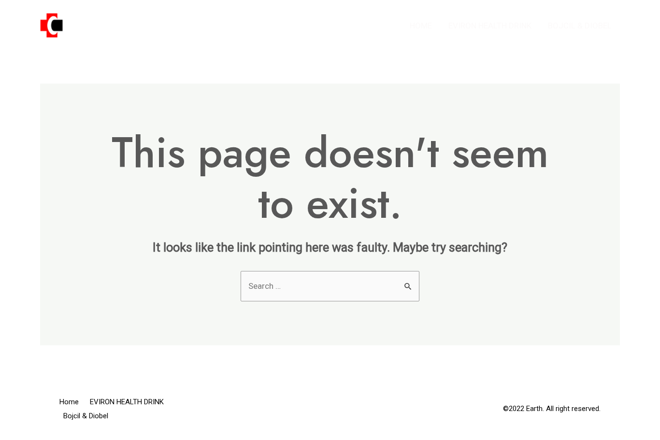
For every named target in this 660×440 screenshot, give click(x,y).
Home (421, 25)
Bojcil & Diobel (580, 25)
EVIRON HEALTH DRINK (489, 25)
